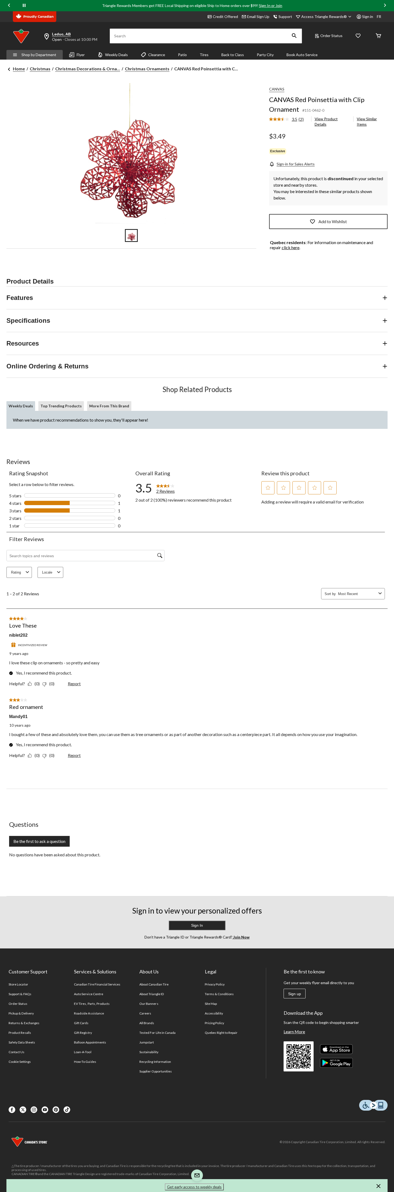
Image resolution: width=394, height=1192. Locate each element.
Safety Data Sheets (22, 1042)
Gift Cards (81, 1023)
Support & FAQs (20, 994)
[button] (294, 36)
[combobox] (357, 594)
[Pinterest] (56, 1109)
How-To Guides (85, 1062)
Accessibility (214, 1013)
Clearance (156, 54)
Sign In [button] (197, 925)
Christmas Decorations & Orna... (87, 68)
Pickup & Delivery (21, 1013)
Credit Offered (225, 16)
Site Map (211, 1004)
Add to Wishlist (332, 221)
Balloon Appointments (90, 1042)
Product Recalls (20, 1033)
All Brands (146, 1023)
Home (19, 68)
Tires (204, 54)
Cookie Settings (20, 1062)
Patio (182, 54)
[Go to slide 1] (131, 235)
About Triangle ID (151, 994)
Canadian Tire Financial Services (97, 984)
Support (285, 16)
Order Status (331, 35)
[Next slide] (385, 6)
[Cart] (378, 36)
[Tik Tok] (67, 1109)
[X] (23, 1109)
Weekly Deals (116, 54)
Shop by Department (38, 54)
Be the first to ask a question (39, 841)
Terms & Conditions (219, 994)
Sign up (294, 994)
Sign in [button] (367, 16)
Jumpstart (146, 1042)
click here (290, 247)
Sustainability (148, 1052)
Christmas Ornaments (147, 68)
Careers (145, 1013)
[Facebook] (12, 1109)
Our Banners (148, 1004)
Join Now (241, 937)
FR (379, 16)
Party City (265, 54)
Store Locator (18, 984)
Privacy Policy (215, 984)
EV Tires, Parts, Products (92, 1004)
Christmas (40, 68)
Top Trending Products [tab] (61, 406)
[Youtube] (45, 1109)
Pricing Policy (214, 1023)
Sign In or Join (270, 5)
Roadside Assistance (89, 1013)
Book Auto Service (302, 54)
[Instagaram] (34, 1109)
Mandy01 (18, 716)
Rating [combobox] (16, 572)
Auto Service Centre (88, 994)
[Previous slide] (9, 6)
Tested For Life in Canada (157, 1033)
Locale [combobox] (47, 572)
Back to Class (232, 54)
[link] (288, 119)
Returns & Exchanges (24, 1023)
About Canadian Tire (154, 984)
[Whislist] (358, 36)
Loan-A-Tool (82, 1052)
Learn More (294, 1031)
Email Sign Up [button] (258, 16)
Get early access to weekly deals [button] (194, 1186)
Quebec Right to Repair (221, 1033)
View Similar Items (367, 121)
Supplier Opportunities (155, 1071)
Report (74, 683)
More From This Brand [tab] (109, 406)
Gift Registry (83, 1033)
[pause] (24, 5)
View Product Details (326, 121)
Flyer (81, 54)
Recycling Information (155, 1062)
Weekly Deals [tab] (21, 406)
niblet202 (18, 635)
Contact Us (16, 1052)
